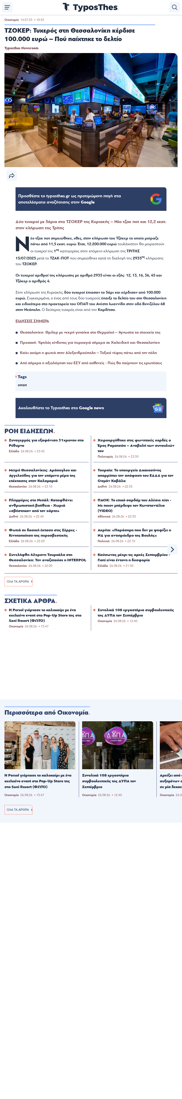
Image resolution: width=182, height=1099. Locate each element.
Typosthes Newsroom (21, 48)
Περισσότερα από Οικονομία (46, 712)
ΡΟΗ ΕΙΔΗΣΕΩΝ (28, 431)
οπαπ (22, 385)
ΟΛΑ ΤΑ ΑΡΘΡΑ (18, 581)
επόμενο (172, 549)
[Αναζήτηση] (175, 7)
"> (69, 199)
